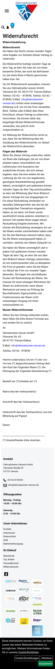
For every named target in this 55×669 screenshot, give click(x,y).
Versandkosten (11, 563)
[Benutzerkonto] (8, 27)
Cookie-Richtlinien (28, 652)
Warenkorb (8, 556)
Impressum (9, 532)
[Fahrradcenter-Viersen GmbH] (26, 11)
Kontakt (7, 529)
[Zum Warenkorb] (12, 27)
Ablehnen (47, 658)
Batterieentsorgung (13, 543)
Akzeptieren (45, 663)
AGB (5, 540)
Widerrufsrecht (10, 566)
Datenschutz (9, 536)
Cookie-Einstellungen (27, 658)
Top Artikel (8, 559)
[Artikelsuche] (3, 27)
